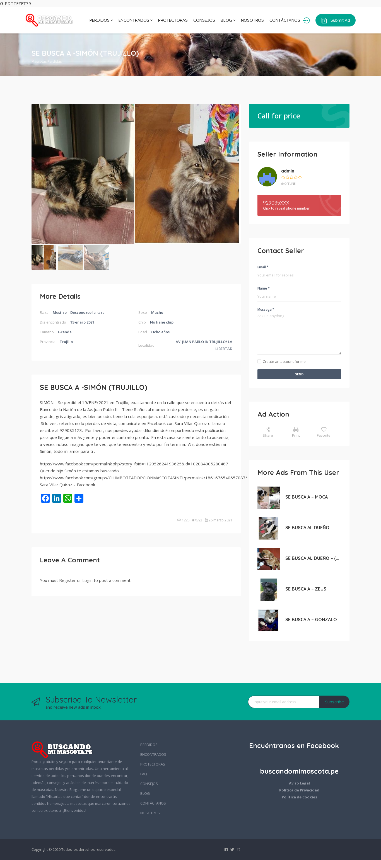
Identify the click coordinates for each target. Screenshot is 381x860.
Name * (263, 288)
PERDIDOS (100, 20)
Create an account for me (284, 361)
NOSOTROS (252, 20)
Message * (265, 309)
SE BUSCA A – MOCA (306, 497)
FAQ (143, 773)
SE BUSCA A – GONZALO (311, 619)
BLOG (227, 20)
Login (87, 580)
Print (296, 435)
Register (67, 580)
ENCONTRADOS (134, 20)
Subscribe (334, 701)
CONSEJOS (204, 20)
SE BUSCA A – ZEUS (305, 589)
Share (268, 435)
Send (299, 374)
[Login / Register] (306, 20)
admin (287, 171)
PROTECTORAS (173, 20)
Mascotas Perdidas (47, 61)
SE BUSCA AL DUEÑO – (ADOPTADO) (313, 558)
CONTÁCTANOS (284, 20)
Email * (263, 267)
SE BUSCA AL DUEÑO (307, 527)
